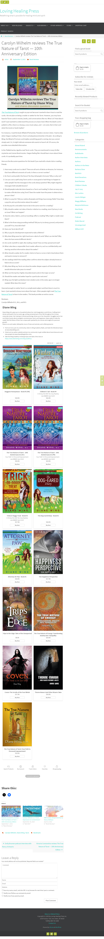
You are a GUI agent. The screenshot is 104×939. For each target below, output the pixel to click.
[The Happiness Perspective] (48, 551)
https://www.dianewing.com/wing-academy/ (18, 338)
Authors (78, 161)
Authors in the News (82, 165)
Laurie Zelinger (80, 197)
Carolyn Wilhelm (10, 832)
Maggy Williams (80, 201)
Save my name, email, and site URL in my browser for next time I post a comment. (29, 889)
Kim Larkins (79, 193)
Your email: (78, 82)
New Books (79, 209)
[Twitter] (4, 2)
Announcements (81, 149)
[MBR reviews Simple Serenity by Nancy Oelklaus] (53, 810)
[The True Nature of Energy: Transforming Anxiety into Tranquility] (48, 608)
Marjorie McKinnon (81, 205)
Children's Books (81, 185)
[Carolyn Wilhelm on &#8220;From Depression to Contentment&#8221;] (32, 810)
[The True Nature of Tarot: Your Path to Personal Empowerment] (17, 724)
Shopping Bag (57, 768)
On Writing (79, 213)
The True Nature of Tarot (10, 112)
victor (7, 59)
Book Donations (80, 177)
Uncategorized (80, 225)
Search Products (9, 768)
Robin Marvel (79, 221)
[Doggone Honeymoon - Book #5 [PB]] (17, 366)
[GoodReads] (7, 2)
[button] (82, 68)
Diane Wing (21, 832)
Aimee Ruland (80, 145)
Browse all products (81, 132)
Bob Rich (78, 173)
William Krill (79, 229)
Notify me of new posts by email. (14, 895)
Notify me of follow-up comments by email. (17, 892)
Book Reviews (9, 36)
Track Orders (33, 768)
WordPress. (58, 926)
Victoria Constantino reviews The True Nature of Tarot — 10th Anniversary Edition (10, 819)
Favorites (45, 768)
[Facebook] (2, 2)
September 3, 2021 (19, 59)
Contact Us (52, 922)
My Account (20, 768)
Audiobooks (79, 153)
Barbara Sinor (80, 169)
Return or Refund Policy (52, 913)
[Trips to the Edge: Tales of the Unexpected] (17, 608)
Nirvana (51, 926)
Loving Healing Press (19, 11)
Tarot (27, 832)
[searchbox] (88, 54)
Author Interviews (81, 157)
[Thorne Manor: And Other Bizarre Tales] (48, 667)
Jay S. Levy (79, 189)
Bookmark (37, 832)
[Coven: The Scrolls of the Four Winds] (17, 667)
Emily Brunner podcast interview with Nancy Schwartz (16, 844)
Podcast (78, 217)
